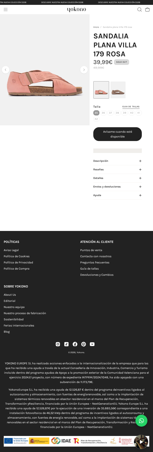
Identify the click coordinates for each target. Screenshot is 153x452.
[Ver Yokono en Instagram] (58, 344)
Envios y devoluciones (107, 186)
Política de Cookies (16, 256)
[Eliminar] (147, 432)
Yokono (80, 352)
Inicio (96, 27)
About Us (10, 294)
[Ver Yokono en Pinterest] (83, 344)
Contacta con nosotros (95, 256)
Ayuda (97, 195)
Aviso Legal (11, 250)
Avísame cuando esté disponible (117, 134)
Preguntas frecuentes (94, 262)
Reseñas (98, 169)
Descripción (100, 160)
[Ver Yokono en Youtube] (92, 344)
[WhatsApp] (141, 421)
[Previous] (5, 69)
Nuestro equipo (14, 307)
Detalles (98, 178)
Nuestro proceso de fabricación (25, 313)
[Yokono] (80, 10)
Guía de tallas (89, 268)
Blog (7, 331)
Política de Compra (16, 268)
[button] (139, 9)
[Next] (84, 69)
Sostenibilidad (14, 319)
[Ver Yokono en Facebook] (75, 344)
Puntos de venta (91, 250)
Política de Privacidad (18, 262)
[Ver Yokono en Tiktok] (66, 344)
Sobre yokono (16, 286)
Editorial (9, 301)
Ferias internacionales (19, 325)
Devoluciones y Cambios (96, 274)
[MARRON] (118, 90)
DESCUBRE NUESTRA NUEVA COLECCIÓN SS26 (62, 2)
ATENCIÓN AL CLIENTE (96, 242)
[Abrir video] (141, 442)
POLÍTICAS (11, 242)
